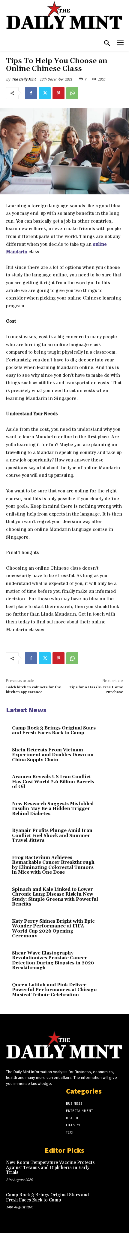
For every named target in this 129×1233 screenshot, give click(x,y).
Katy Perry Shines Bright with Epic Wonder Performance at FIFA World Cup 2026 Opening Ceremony (53, 928)
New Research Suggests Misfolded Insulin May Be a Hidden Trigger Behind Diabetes (53, 809)
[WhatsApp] (72, 93)
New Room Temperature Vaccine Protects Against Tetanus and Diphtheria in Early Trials (50, 1167)
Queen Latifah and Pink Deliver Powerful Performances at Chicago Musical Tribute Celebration (54, 990)
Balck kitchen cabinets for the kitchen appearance (33, 689)
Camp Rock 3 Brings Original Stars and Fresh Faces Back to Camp (54, 730)
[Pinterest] (58, 93)
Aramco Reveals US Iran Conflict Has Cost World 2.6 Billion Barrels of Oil (53, 782)
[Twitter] (45, 93)
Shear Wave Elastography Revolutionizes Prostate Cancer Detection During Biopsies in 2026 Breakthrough (53, 960)
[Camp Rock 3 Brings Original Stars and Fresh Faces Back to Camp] (111, 1203)
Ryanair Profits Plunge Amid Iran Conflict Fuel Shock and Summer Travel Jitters (52, 835)
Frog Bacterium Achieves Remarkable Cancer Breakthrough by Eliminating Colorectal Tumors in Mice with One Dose (53, 865)
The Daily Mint (24, 79)
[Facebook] (31, 93)
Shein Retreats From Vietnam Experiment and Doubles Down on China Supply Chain (53, 755)
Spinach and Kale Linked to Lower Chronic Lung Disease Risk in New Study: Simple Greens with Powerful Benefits (55, 897)
